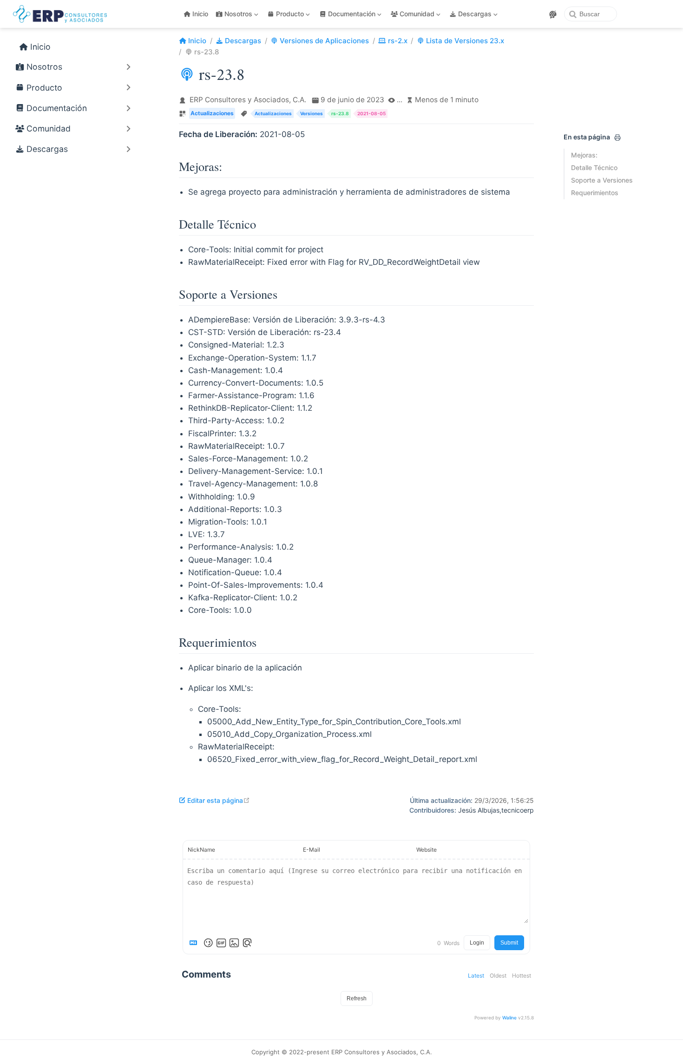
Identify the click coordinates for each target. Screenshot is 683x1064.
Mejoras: (584, 155)
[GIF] (221, 942)
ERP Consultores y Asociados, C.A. (248, 99)
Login (477, 942)
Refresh (357, 998)
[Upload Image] (234, 942)
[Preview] (247, 942)
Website (426, 849)
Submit (509, 942)
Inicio (200, 14)
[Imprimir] (617, 137)
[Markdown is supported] (195, 942)
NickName (201, 849)
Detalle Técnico (594, 167)
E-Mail (311, 849)
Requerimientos (594, 193)
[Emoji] (208, 942)
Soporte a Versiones (602, 180)
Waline (509, 1017)
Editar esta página (218, 800)
